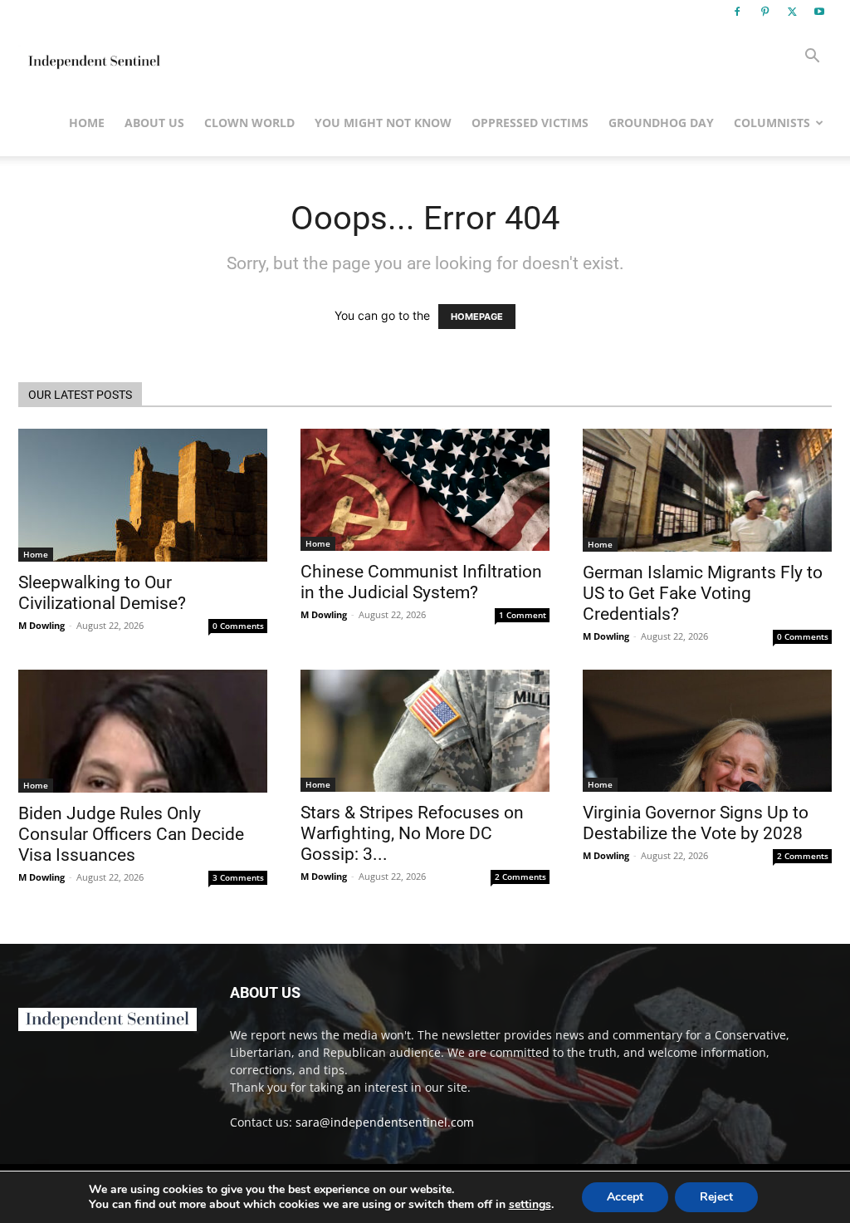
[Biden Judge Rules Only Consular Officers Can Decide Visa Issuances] (142, 731)
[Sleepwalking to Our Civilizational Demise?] (142, 495)
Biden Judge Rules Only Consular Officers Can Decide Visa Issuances (131, 834)
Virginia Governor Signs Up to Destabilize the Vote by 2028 (695, 823)
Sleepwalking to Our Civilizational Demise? (102, 592)
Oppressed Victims (530, 122)
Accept (625, 1197)
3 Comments (238, 877)
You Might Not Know (383, 122)
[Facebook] (737, 11)
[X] (791, 11)
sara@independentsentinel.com (385, 1122)
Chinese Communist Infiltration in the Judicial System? (421, 582)
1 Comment (522, 615)
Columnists (772, 122)
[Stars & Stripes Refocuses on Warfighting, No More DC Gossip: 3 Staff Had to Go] (425, 731)
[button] (812, 58)
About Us (154, 122)
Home (87, 122)
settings (530, 1204)
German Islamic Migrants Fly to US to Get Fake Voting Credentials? (703, 593)
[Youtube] (819, 11)
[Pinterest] (764, 11)
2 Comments (520, 876)
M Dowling (41, 625)
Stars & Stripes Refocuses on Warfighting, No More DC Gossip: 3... (412, 833)
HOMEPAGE (477, 316)
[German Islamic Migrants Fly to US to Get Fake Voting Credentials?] (707, 490)
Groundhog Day (661, 122)
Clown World (249, 122)
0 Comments (238, 625)
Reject (716, 1197)
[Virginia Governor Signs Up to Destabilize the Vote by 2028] (707, 731)
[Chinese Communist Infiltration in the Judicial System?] (425, 490)
